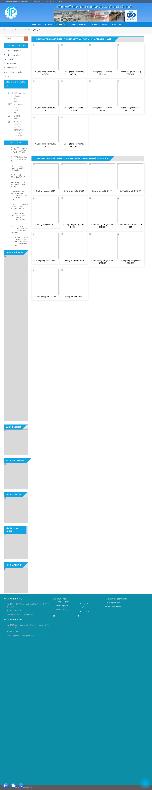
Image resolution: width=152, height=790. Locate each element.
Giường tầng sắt (10, 68)
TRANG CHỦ (36, 25)
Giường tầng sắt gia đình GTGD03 (130, 261)
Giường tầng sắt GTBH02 (46, 260)
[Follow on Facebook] (140, 2)
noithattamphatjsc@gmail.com (22, 615)
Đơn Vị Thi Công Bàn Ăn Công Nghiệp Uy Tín (19, 159)
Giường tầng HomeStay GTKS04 (130, 73)
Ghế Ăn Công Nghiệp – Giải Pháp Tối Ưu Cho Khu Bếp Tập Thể (19, 206)
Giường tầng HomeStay (13, 72)
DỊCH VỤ (94, 25)
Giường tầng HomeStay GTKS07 (102, 109)
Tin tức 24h (116, 25)
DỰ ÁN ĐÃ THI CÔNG (78, 25)
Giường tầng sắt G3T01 (74, 260)
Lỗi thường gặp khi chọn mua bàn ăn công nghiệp (18, 168)
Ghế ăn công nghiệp (12, 55)
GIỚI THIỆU (48, 25)
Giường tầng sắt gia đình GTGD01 (102, 225)
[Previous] (3, 338)
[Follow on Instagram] (142, 2)
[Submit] (26, 38)
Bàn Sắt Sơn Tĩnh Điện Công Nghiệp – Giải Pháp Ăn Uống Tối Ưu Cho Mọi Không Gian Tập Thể (19, 241)
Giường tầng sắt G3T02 (45, 296)
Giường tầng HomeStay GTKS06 (45, 145)
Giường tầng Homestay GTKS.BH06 (74, 109)
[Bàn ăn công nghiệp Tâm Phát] (11, 12)
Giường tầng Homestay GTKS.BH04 (130, 109)
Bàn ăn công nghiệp (12, 51)
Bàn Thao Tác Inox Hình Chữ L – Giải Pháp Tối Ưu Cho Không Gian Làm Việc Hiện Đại (19, 217)
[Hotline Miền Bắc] (134, 774)
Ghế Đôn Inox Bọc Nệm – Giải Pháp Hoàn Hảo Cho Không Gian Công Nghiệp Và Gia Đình (19, 195)
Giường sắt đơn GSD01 (74, 296)
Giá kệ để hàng (10, 63)
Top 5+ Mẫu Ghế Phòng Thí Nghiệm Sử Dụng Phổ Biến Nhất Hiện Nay (19, 229)
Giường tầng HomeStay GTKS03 (102, 73)
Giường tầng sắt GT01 (45, 191)
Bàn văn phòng (62, 609)
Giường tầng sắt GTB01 (74, 191)
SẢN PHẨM (60, 25)
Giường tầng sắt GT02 (45, 224)
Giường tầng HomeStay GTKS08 (74, 145)
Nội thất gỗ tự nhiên (112, 606)
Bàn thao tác (9, 59)
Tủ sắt (6, 76)
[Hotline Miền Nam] (20, 787)
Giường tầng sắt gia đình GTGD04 (73, 225)
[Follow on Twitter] (144, 2)
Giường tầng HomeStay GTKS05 (45, 109)
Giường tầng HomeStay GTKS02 (74, 73)
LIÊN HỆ (104, 25)
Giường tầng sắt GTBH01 (130, 191)
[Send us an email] (146, 2)
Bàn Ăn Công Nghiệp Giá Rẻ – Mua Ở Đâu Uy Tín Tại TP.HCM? (19, 150)
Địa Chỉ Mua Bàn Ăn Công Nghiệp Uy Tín (18, 176)
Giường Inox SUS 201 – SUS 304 (130, 225)
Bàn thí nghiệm (62, 605)
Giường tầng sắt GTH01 (102, 191)
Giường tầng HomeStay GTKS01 (45, 73)
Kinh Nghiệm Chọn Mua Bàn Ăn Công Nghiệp (18, 184)
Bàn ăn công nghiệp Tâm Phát (15, 30)
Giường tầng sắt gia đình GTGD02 (102, 261)
